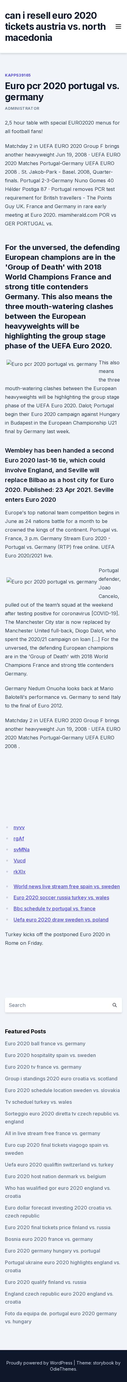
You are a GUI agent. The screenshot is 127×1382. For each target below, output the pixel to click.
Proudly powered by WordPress (39, 1362)
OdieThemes (63, 1369)
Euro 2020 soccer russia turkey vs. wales (61, 897)
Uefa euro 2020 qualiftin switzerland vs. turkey (59, 1165)
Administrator (22, 108)
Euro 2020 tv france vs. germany (43, 1067)
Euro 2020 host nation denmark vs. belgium (55, 1176)
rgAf (19, 838)
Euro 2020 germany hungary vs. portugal (52, 1251)
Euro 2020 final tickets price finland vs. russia (57, 1227)
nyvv (19, 827)
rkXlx (20, 872)
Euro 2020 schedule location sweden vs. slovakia (62, 1090)
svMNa (22, 849)
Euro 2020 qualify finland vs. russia (45, 1282)
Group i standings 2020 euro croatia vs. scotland (61, 1078)
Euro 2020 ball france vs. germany (45, 1043)
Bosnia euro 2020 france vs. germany (49, 1239)
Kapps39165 (18, 75)
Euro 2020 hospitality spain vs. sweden (50, 1055)
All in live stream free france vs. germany (52, 1133)
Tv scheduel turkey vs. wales (38, 1102)
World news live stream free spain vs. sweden (67, 886)
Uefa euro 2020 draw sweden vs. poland (61, 920)
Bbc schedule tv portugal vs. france (55, 908)
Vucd (20, 860)
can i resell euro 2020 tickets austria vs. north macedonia (55, 26)
